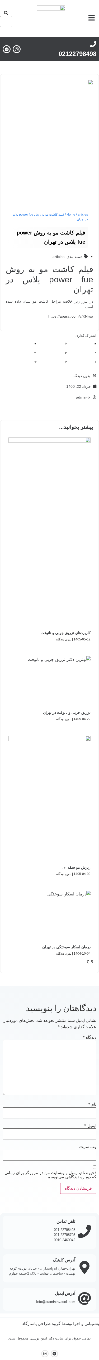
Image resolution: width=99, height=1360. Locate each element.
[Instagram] (17, 49)
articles (83, 214)
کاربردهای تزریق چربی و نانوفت (66, 633)
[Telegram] (7, 49)
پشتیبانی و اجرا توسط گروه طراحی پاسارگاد (60, 1323)
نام (92, 1104)
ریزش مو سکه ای (77, 867)
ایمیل (90, 1126)
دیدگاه (89, 1037)
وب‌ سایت (87, 1147)
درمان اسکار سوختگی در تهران (66, 947)
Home (71, 214)
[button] (6, 13)
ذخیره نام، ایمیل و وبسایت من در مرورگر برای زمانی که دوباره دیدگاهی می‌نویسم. (50, 1175)
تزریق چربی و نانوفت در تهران (67, 712)
